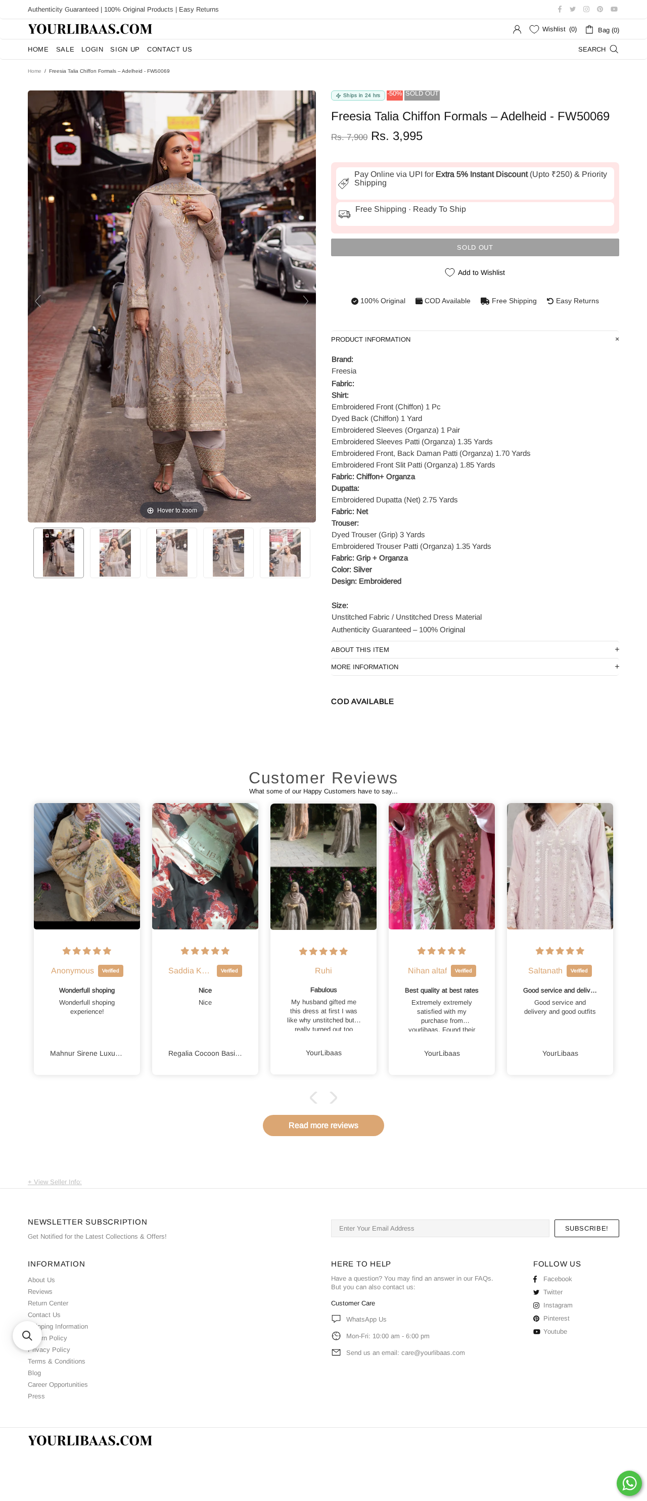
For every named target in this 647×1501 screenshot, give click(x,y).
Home (34, 71)
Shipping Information (58, 1326)
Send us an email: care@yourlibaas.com (405, 1352)
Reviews (40, 1291)
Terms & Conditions (56, 1361)
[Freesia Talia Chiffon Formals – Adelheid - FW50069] (58, 553)
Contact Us (44, 1315)
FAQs (483, 1278)
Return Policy (47, 1338)
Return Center (48, 1303)
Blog (34, 1373)
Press (36, 1396)
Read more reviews (323, 1125)
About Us (41, 1280)
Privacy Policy (49, 1349)
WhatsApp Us (366, 1319)
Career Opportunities (58, 1384)
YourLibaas (91, 29)
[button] (316, 1098)
